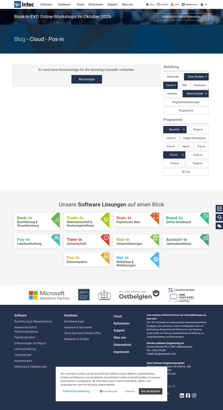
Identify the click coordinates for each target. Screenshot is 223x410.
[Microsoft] (49, 294)
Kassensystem (23, 361)
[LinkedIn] (182, 395)
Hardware (200, 85)
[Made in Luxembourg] (104, 294)
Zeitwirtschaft (22, 355)
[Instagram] (194, 395)
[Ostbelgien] (139, 294)
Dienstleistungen (74, 321)
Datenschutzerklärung (76, 391)
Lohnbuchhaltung (25, 349)
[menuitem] (47, 4)
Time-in (174, 163)
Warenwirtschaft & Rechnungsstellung (26, 329)
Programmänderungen (186, 102)
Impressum (121, 352)
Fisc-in (171, 146)
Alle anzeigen (87, 79)
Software (20, 315)
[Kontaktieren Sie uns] (219, 225)
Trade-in (197, 163)
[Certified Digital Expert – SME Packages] (181, 294)
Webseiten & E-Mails (76, 339)
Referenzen (122, 323)
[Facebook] (188, 395)
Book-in (198, 129)
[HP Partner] (84, 294)
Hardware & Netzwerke (78, 327)
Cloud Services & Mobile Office (82, 333)
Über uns (120, 337)
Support (119, 330)
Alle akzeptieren (150, 391)
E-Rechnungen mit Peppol (30, 343)
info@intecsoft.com (165, 353)
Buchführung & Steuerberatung (33, 321)
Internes (172, 93)
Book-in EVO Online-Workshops (181, 16)
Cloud (169, 85)
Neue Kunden (195, 93)
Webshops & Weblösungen (30, 366)
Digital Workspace (194, 138)
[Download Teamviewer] (219, 208)
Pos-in (173, 154)
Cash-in (171, 138)
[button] (204, 4)
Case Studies (196, 76)
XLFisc (186, 171)
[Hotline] (219, 217)
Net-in (186, 146)
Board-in (174, 129)
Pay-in (201, 146)
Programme (186, 110)
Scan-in (197, 154)
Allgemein (173, 76)
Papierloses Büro (24, 337)
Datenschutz (122, 344)
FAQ (184, 85)
